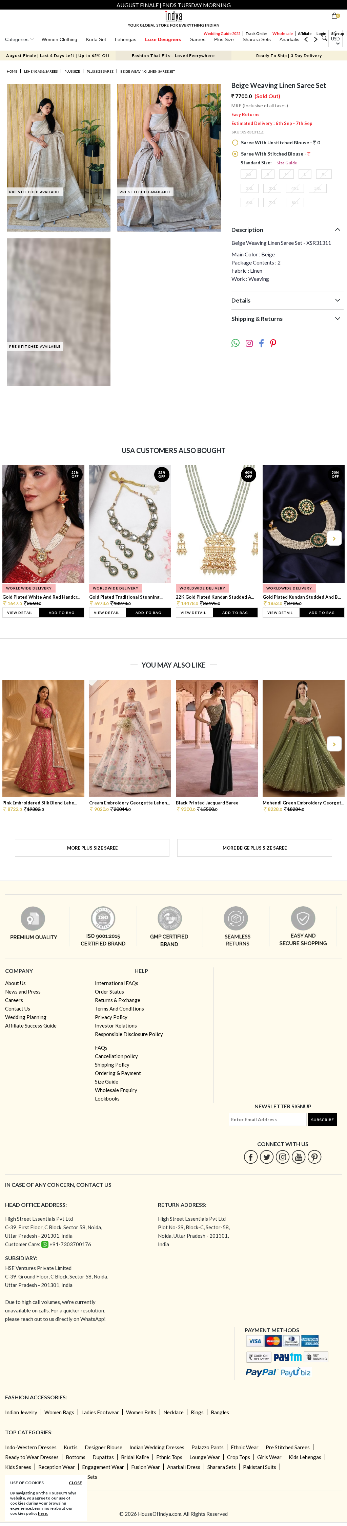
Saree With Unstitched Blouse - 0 (280, 142)
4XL (295, 188)
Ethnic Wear (245, 1447)
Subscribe (322, 1119)
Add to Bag (62, 613)
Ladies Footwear (100, 1412)
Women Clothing (59, 39)
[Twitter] (267, 1157)
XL (324, 174)
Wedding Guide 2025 (222, 33)
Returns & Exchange (117, 1000)
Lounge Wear (204, 1457)
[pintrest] (315, 1157)
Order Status (109, 991)
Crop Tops (238, 1457)
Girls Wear (269, 1457)
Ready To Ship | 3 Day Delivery (289, 55)
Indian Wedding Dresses (156, 1447)
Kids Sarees (18, 1467)
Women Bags (59, 1412)
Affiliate (304, 33)
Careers (14, 1000)
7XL (272, 202)
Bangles (220, 1412)
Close (75, 1482)
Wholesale (282, 33)
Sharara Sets (257, 39)
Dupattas (103, 1457)
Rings (197, 1412)
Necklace (173, 1412)
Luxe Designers (163, 39)
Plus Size (224, 39)
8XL (295, 202)
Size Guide (287, 163)
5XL (317, 188)
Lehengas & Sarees (41, 71)
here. (43, 1513)
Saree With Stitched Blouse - (273, 154)
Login (321, 33)
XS (248, 174)
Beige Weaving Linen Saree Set (147, 71)
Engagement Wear (103, 1467)
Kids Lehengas (305, 1457)
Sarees (197, 39)
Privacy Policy (111, 1017)
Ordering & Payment (118, 1073)
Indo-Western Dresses (31, 1447)
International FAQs (116, 983)
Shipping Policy (112, 1064)
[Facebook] (251, 1157)
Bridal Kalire (135, 1457)
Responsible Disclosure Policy (129, 1034)
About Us (15, 983)
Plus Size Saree (100, 71)
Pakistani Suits (259, 1467)
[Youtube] (299, 1157)
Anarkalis (289, 39)
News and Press (23, 991)
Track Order (256, 33)
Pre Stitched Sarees (288, 1447)
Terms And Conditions (119, 1008)
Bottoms (75, 1457)
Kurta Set (96, 39)
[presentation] (13, 538)
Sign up (337, 33)
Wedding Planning (25, 1017)
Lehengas (125, 39)
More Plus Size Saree (92, 848)
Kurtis (71, 1447)
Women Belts (141, 1412)
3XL (272, 188)
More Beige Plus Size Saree (255, 848)
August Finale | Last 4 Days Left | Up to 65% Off (58, 55)
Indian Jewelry (21, 1412)
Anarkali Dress (183, 1467)
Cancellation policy (116, 1056)
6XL (249, 202)
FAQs (101, 1047)
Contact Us (17, 1008)
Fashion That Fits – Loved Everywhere (173, 55)
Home (12, 71)
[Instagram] (283, 1157)
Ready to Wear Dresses (32, 1457)
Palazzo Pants (207, 1447)
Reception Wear (56, 1467)
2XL (249, 188)
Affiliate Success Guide (31, 1025)
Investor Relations (116, 1025)
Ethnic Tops (169, 1457)
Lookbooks (107, 1098)
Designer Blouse (103, 1447)
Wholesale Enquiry (116, 1090)
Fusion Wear (145, 1467)
